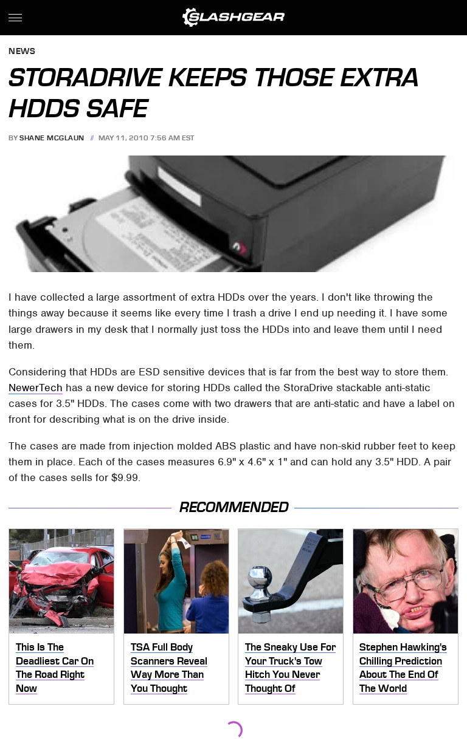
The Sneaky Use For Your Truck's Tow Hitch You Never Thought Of (290, 667)
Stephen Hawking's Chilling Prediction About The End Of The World (403, 667)
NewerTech (36, 387)
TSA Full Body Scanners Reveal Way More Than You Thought (169, 667)
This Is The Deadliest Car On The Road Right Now (55, 667)
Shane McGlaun (52, 138)
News (22, 52)
